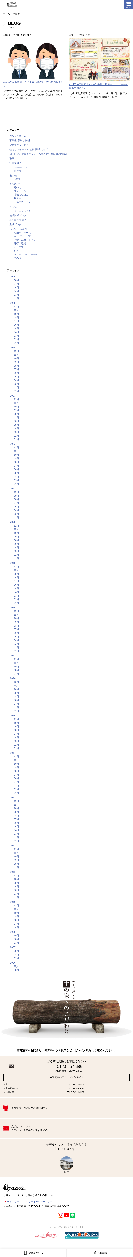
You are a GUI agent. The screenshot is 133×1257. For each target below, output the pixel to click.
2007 (13, 947)
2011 (12, 872)
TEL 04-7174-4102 (75, 1084)
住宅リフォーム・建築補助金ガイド (28, 149)
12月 (16, 306)
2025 (13, 303)
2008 (13, 931)
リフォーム (20, 191)
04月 (16, 291)
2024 (13, 347)
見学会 (17, 198)
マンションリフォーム (26, 254)
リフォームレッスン (20, 211)
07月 (16, 283)
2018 (13, 607)
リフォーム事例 (18, 229)
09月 (16, 317)
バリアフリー (21, 247)
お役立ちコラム (17, 135)
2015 (13, 715)
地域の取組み (21, 194)
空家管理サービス (19, 144)
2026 (13, 276)
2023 (13, 395)
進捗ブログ (15, 224)
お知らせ (15, 183)
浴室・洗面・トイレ (25, 239)
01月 (16, 298)
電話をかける (35, 1253)
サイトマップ (14, 1201)
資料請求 (102, 1253)
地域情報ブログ (17, 215)
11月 (16, 310)
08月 (16, 280)
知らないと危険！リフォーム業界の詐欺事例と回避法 (38, 154)
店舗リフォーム (22, 232)
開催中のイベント (23, 202)
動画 (11, 158)
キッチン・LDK (22, 236)
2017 (13, 655)
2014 (13, 752)
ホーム (6, 13)
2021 (13, 488)
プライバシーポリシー (40, 1201)
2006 (13, 962)
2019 (13, 563)
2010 (13, 902)
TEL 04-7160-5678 (75, 1088)
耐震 (16, 250)
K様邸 (17, 179)
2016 (13, 678)
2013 (13, 797)
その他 (17, 187)
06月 (16, 287)
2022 (13, 443)
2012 (13, 845)
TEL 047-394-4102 (75, 1092)
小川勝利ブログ (17, 220)
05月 (16, 328)
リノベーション (18, 167)
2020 (13, 522)
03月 (16, 294)
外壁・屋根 (20, 243)
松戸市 (17, 171)
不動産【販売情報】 (20, 140)
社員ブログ (15, 163)
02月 (16, 339)
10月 (16, 313)
